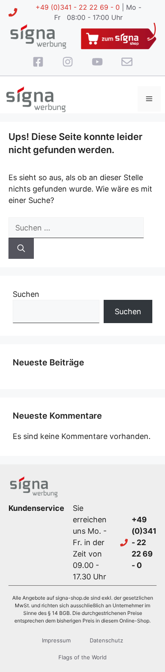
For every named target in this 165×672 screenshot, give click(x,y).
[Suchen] (21, 248)
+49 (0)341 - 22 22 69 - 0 (78, 7)
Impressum (56, 640)
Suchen (26, 294)
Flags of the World (82, 657)
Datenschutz (106, 640)
